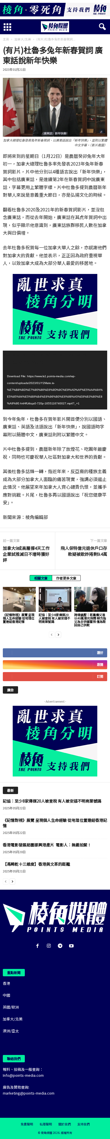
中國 (6, 995)
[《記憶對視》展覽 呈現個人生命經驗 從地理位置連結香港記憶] (19, 599)
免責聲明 (27, 1124)
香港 (6, 983)
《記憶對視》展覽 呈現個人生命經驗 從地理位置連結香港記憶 (18, 618)
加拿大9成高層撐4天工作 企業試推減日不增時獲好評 (26, 554)
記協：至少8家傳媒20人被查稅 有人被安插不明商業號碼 (54, 618)
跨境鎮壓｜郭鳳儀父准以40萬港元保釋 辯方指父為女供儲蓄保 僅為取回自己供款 (90, 619)
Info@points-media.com (23, 1075)
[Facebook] (38, 946)
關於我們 (64, 1124)
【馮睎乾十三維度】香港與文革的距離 (36, 864)
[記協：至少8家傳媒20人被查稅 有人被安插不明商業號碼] (55, 599)
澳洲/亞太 (11, 1030)
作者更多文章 (66, 578)
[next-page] (58, 634)
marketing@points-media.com (28, 1093)
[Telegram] (61, 946)
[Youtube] (72, 946)
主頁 (6, 39)
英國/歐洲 (11, 1007)
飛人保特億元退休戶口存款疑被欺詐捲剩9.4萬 (84, 551)
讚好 (100, 653)
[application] (55, 380)
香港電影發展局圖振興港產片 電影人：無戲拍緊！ (47, 845)
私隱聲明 (45, 1124)
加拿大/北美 (22, 39)
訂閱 (100, 676)
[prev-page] (51, 634)
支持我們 (83, 1124)
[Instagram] (50, 946)
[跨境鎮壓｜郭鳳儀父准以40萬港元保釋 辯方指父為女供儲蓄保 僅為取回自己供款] (90, 599)
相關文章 (41, 578)
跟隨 (100, 664)
